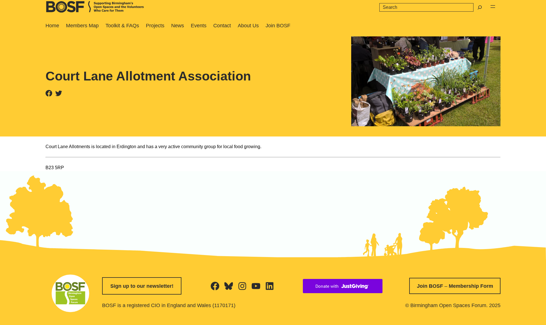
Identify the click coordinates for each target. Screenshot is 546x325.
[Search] (479, 7)
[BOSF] (95, 11)
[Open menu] (492, 6)
